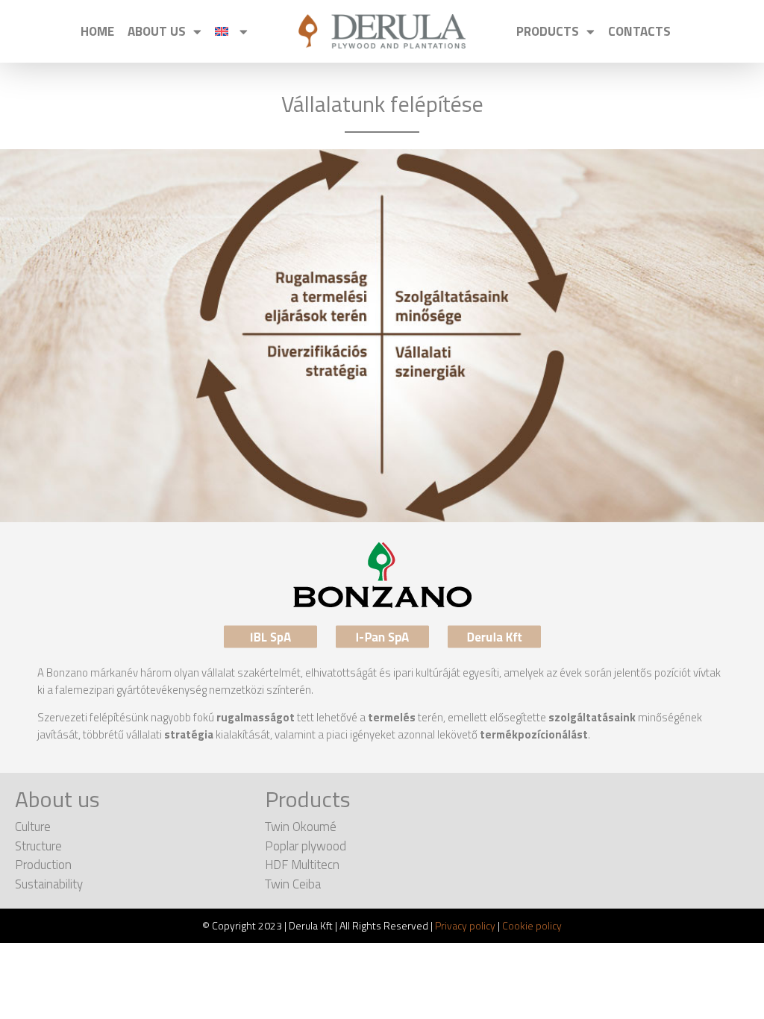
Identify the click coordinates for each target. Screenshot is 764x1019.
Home (97, 31)
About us (157, 31)
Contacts (639, 31)
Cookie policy (532, 925)
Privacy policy (465, 925)
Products (547, 31)
